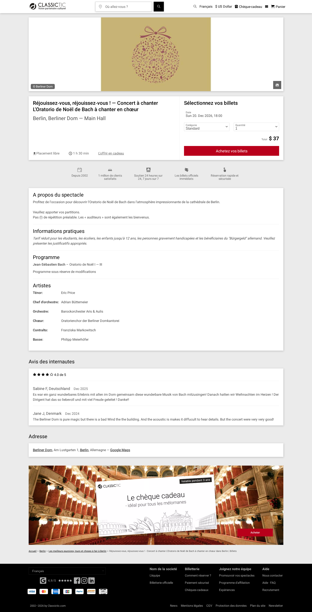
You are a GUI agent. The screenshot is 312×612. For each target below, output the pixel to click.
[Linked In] (91, 582)
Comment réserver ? (198, 575)
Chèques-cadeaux (196, 590)
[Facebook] (43, 580)
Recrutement (270, 590)
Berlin (84, 450)
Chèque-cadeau (250, 7)
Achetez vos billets (231, 151)
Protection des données (231, 605)
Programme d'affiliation (234, 582)
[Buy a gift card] (156, 505)
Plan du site (257, 605)
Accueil (33, 551)
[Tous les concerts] (159, 6)
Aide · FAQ (269, 582)
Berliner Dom (42, 450)
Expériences (227, 590)
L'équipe (155, 575)
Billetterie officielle (161, 582)
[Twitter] (84, 582)
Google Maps (120, 450)
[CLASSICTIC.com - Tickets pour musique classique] (48, 6)
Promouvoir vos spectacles (236, 575)
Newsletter (276, 605)
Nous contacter (272, 575)
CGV (209, 605)
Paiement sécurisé (197, 582)
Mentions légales (192, 605)
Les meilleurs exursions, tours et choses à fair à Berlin (77, 551)
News (173, 605)
